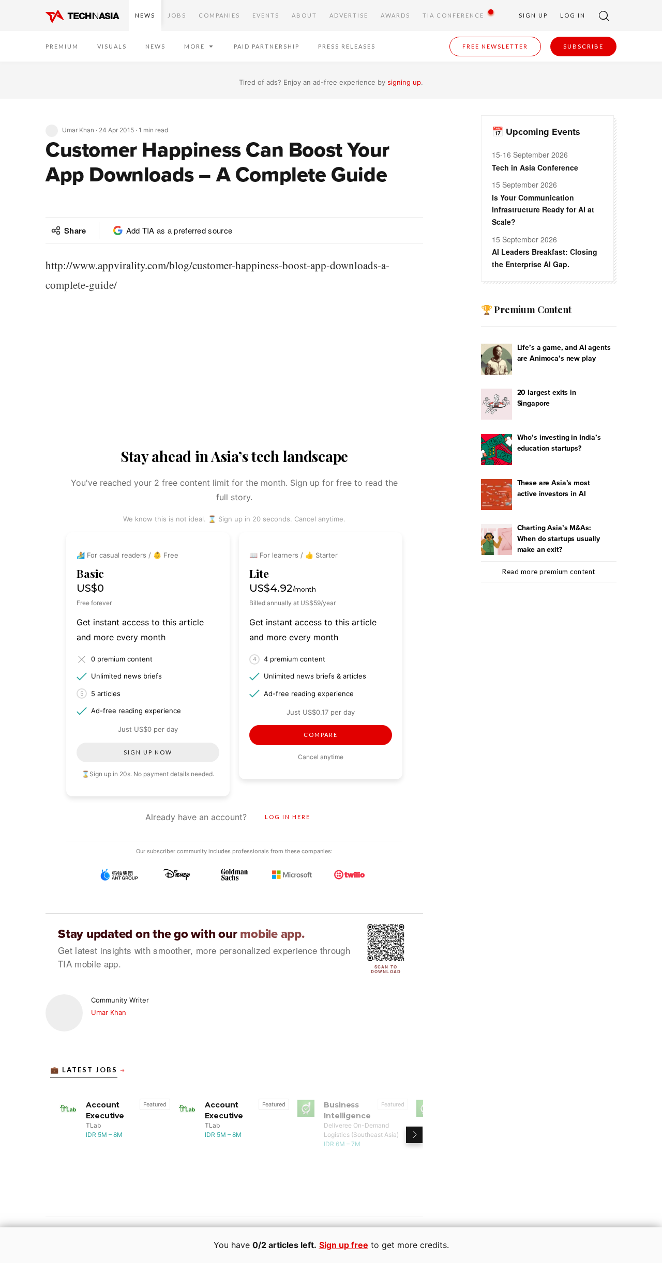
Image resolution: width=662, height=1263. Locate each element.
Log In (572, 15)
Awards (395, 15)
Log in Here (287, 816)
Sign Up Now (148, 752)
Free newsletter (495, 46)
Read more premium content (548, 571)
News (145, 15)
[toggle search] (604, 15)
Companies (219, 15)
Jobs (177, 15)
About (304, 15)
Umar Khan (108, 1012)
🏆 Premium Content (526, 309)
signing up (404, 82)
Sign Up (533, 15)
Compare (321, 734)
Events (265, 15)
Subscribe (583, 46)
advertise (348, 15)
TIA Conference (453, 15)
